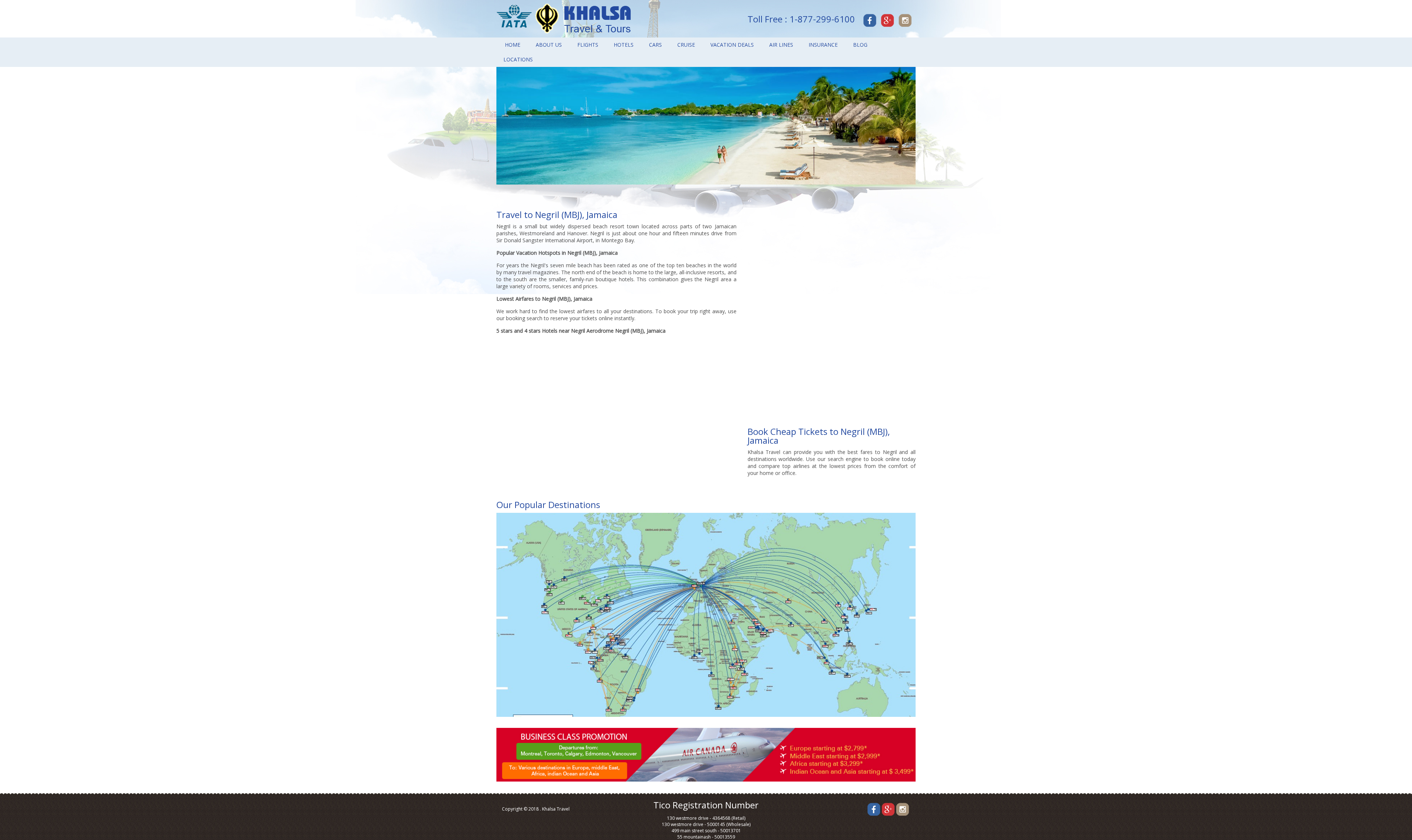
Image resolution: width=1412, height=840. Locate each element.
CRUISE (686, 44)
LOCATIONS (518, 59)
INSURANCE (823, 44)
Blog (860, 44)
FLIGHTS (587, 44)
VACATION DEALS (732, 44)
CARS (655, 44)
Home (512, 44)
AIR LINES (781, 44)
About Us (549, 44)
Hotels (624, 44)
